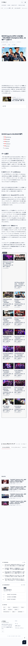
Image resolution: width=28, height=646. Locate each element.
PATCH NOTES (7, 611)
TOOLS (22, 607)
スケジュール (24, 8)
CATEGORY (4, 5)
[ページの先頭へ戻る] (24, 637)
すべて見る (23, 443)
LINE (9, 44)
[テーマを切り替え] (25, 2)
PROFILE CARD (21, 5)
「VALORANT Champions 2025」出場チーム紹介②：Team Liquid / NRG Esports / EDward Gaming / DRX (18, 495)
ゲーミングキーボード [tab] (15, 447)
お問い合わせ (17, 625)
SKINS (9, 5)
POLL (9, 607)
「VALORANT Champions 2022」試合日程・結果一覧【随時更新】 (18, 99)
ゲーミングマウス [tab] (6, 447)
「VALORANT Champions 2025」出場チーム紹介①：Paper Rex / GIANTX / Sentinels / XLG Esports (18, 502)
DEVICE (17, 609)
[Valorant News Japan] (4, 2)
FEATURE (10, 609)
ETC (5, 607)
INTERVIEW (21, 611)
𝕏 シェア (4, 44)
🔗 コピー (14, 44)
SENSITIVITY (14, 5)
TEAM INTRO (5, 42)
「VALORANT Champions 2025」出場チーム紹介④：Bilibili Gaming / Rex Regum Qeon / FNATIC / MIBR (18, 481)
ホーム (16, 623)
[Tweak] (24, 642)
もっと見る (23, 562)
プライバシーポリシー (19, 628)
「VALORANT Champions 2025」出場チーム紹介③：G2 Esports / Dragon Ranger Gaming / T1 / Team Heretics (18, 488)
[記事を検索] (22, 2)
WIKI (5, 609)
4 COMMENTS (18, 42)
